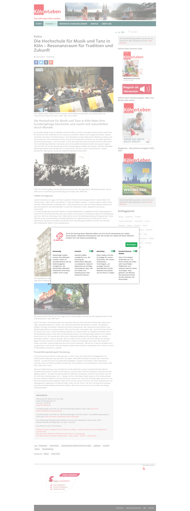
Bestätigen (131, 244)
